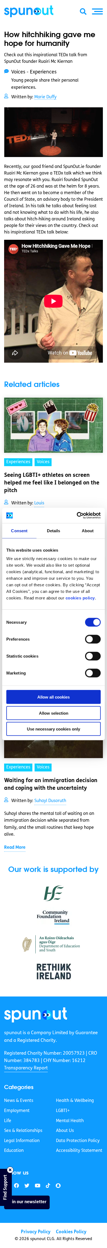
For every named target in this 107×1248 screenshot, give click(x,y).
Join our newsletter (26, 1202)
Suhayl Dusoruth (50, 801)
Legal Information (22, 1141)
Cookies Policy (71, 1232)
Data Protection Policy (78, 1141)
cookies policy (80, 598)
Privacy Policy (35, 1232)
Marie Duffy (45, 97)
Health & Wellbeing (75, 1101)
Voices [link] (43, 462)
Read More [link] (15, 847)
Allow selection (53, 713)
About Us (65, 1131)
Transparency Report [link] (26, 1068)
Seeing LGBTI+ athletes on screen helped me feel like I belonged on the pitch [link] (51, 483)
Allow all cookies (53, 697)
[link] (35, 1014)
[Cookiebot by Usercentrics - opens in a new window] (77, 515)
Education (14, 1151)
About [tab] (88, 530)
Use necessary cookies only (53, 729)
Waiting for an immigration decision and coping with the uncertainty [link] (50, 784)
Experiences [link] (18, 462)
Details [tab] (53, 530)
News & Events (18, 1101)
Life (7, 1121)
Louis (39, 503)
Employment (17, 1111)
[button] (97, 11)
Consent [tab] (19, 530)
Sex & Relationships (23, 1131)
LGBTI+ (63, 1111)
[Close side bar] (10, 1170)
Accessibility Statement (79, 1151)
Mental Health (70, 1121)
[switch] (93, 639)
